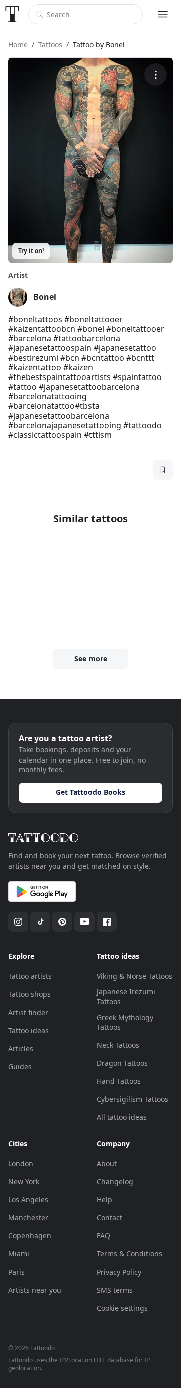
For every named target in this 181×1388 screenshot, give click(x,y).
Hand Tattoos (119, 1081)
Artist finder (28, 1012)
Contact (109, 1217)
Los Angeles (28, 1199)
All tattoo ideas (122, 1117)
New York (23, 1181)
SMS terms (115, 1290)
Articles (20, 1048)
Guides (20, 1066)
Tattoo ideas (28, 1030)
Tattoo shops (29, 994)
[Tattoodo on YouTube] (84, 922)
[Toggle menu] (163, 14)
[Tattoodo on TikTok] (40, 922)
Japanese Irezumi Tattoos (126, 996)
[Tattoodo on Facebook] (107, 922)
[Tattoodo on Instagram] (18, 922)
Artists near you (34, 1290)
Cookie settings (122, 1308)
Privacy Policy (119, 1272)
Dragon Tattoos (122, 1063)
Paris (16, 1272)
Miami (18, 1253)
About (107, 1163)
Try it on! (31, 250)
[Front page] (12, 14)
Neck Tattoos (118, 1045)
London (20, 1163)
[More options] (155, 74)
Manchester (28, 1217)
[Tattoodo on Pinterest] (62, 922)
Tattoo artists (30, 976)
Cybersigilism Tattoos (132, 1099)
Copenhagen (29, 1235)
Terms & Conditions (129, 1253)
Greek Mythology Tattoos (125, 1022)
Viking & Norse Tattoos (134, 976)
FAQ (103, 1235)
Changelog (115, 1181)
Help (104, 1199)
